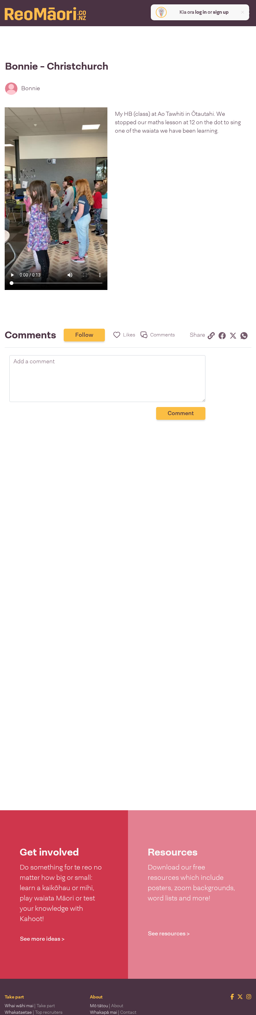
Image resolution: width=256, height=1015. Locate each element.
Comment (181, 413)
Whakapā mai (113, 1012)
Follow (84, 335)
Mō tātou (106, 1005)
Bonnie (30, 88)
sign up (221, 12)
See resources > (169, 933)
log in (201, 12)
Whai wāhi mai (30, 1005)
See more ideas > (42, 939)
